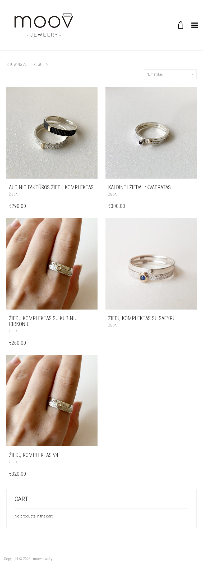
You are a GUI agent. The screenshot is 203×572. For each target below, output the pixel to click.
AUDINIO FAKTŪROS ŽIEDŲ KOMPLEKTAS (51, 187)
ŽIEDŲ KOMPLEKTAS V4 (33, 455)
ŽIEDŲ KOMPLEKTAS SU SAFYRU (142, 318)
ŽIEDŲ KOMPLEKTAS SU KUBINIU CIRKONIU (43, 321)
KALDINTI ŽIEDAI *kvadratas (139, 187)
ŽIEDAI (13, 194)
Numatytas (155, 74)
